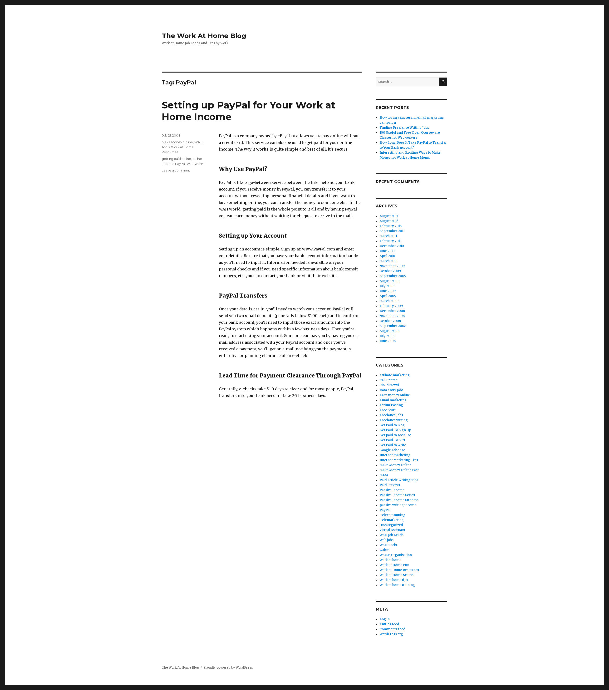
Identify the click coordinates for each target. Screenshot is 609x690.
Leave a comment (176, 170)
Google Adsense (392, 450)
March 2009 (389, 301)
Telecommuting (392, 515)
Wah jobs (386, 540)
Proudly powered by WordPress (228, 668)
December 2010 (392, 246)
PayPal (180, 164)
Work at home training (397, 585)
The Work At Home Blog (204, 36)
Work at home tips (394, 580)
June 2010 (387, 251)
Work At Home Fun (394, 565)
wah (190, 164)
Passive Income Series (397, 495)
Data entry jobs (391, 390)
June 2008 (388, 341)
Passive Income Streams (399, 500)
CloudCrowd (389, 385)
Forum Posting (391, 405)
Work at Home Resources (399, 570)
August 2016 (389, 221)
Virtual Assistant (392, 530)
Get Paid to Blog (392, 425)
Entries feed (389, 624)
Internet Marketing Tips (399, 460)
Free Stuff (388, 410)
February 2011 (390, 241)
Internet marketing (395, 455)
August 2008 (389, 331)
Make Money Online (177, 142)
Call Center (388, 380)
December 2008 (392, 311)
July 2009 (387, 286)
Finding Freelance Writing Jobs (404, 128)
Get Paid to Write (393, 445)
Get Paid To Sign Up (395, 430)
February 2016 (391, 226)
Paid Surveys (390, 485)
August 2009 (389, 281)
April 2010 (387, 256)
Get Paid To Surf (392, 440)
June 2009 (388, 291)
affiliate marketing (395, 375)
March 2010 (389, 261)
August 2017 (389, 216)
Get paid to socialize (395, 435)
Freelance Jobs (391, 415)
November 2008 (392, 316)
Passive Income (392, 490)
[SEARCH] (443, 82)
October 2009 (390, 271)
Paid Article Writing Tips (399, 480)
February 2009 (391, 306)
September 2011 (392, 231)
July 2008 (387, 336)
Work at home (390, 560)
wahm (199, 164)
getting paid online (176, 159)
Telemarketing (392, 520)
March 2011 (388, 236)
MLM (384, 475)
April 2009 (388, 296)
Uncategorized (391, 525)
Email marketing (393, 400)
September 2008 (393, 326)
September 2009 (393, 276)
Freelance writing (394, 420)
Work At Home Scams (396, 575)
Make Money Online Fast (399, 470)
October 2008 (390, 321)
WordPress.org (391, 634)
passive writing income (398, 505)
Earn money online (395, 395)
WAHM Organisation (396, 555)
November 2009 (392, 266)
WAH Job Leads (391, 535)
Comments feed (392, 629)
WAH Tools (388, 545)
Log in (385, 619)
